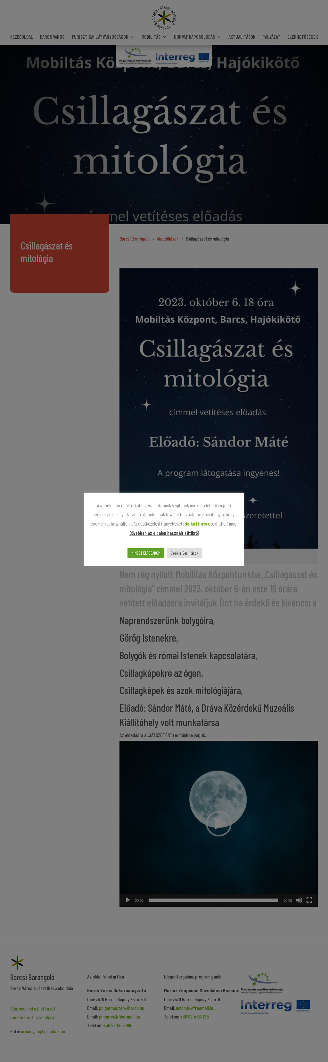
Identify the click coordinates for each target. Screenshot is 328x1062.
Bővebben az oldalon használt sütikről (164, 533)
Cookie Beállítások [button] (184, 553)
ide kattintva (196, 524)
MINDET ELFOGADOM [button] (145, 553)
